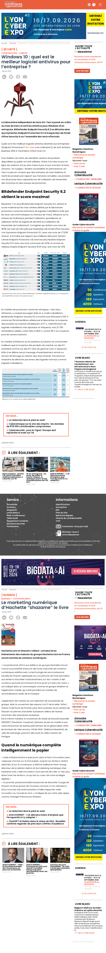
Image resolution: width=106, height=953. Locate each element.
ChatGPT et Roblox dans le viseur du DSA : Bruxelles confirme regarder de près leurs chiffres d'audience (35, 822)
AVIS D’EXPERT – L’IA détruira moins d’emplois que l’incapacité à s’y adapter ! (59, 477)
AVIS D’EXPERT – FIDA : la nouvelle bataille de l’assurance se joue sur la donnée (13, 867)
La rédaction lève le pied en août (27, 420)
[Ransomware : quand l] (13, 471)
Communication (21, 598)
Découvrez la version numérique (88, 227)
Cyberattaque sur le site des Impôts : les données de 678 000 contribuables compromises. (35, 425)
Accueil (4, 43)
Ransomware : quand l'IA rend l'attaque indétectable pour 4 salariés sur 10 (13, 476)
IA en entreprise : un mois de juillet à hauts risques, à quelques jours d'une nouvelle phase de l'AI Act (37, 477)
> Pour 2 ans (78, 166)
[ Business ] (9, 595)
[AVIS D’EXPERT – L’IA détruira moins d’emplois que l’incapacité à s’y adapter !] (61, 471)
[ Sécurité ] (9, 49)
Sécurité (13, 43)
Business (13, 589)
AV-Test (30, 147)
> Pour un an (78, 163)
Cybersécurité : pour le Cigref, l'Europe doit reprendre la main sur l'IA (31, 431)
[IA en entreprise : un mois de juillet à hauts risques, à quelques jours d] (37, 471)
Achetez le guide (80, 230)
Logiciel (23, 53)
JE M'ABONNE (82, 70)
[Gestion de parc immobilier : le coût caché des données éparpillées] (61, 862)
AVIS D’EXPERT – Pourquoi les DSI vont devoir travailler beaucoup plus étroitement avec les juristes (36, 868)
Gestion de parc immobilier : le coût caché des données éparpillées (60, 867)
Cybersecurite (9, 53)
